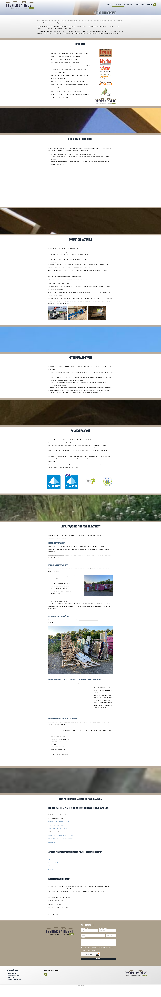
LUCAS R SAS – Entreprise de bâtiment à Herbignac (61, 835)
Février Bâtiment (12, 970)
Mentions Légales (12, 974)
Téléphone (108, 933)
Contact (149, 5)
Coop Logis (51, 869)
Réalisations (128, 5)
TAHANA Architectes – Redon (56, 825)
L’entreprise (117, 5)
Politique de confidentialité (14, 976)
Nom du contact (84, 928)
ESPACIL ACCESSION (53, 862)
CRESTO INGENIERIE (53, 839)
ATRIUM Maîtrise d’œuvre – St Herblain (58, 828)
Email (82, 933)
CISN (49, 859)
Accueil (109, 5)
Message (83, 938)
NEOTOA (50, 866)
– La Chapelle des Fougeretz (65, 839)
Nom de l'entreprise (103, 928)
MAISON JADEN (52, 842)
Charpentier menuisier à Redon (14, 979)
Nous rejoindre (140, 5)
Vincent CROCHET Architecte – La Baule (58, 821)
